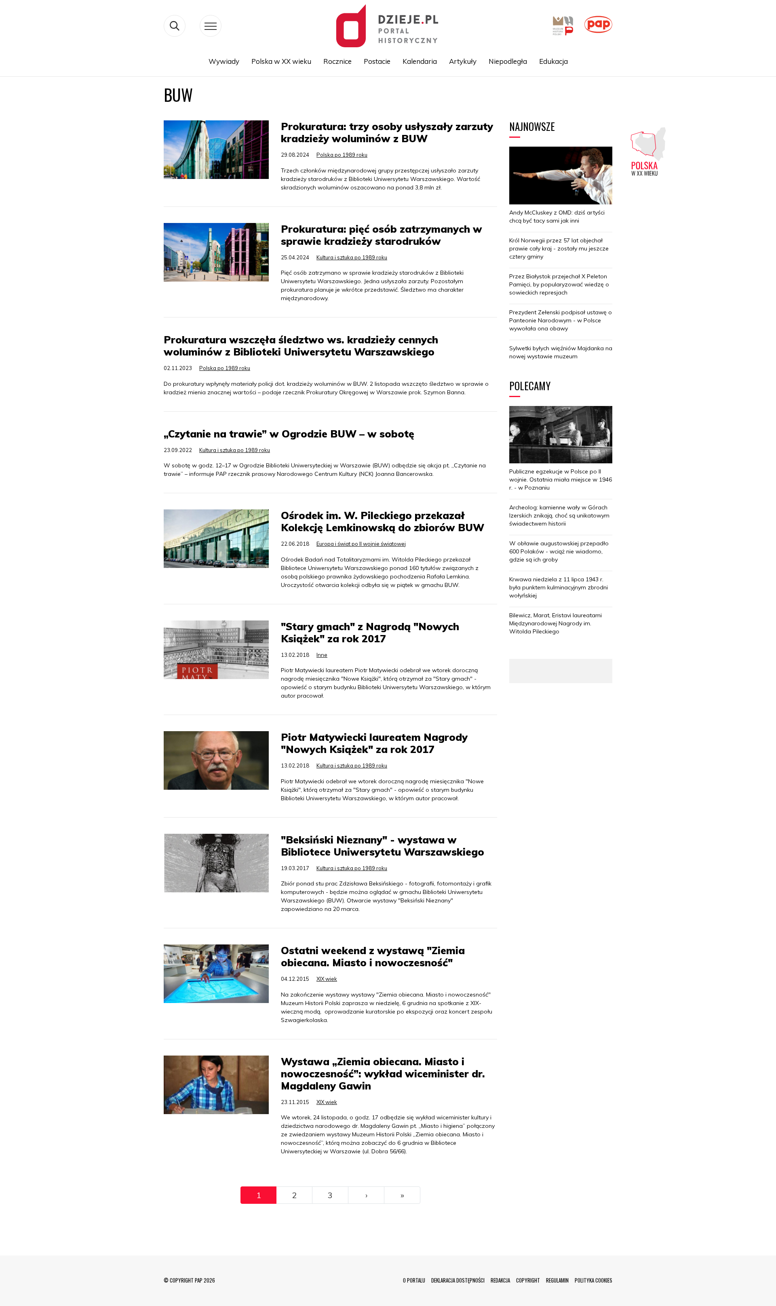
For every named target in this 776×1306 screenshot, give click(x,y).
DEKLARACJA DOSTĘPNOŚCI (458, 1280)
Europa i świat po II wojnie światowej (361, 543)
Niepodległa (508, 61)
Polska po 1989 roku (341, 154)
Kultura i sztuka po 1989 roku (351, 257)
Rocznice (337, 61)
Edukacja (553, 61)
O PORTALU (414, 1280)
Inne (321, 655)
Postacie (377, 61)
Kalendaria (420, 61)
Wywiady (224, 61)
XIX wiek (326, 979)
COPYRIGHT (528, 1280)
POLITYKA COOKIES (593, 1280)
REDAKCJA (500, 1280)
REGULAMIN (557, 1280)
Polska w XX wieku (281, 61)
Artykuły (463, 61)
